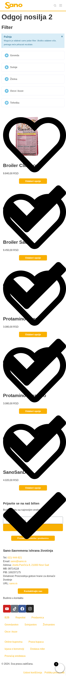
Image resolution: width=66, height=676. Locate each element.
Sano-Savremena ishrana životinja (28, 550)
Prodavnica (37, 617)
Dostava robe (37, 649)
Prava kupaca (36, 642)
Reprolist (20, 617)
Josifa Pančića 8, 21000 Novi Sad (30, 565)
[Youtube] (7, 609)
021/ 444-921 (15, 557)
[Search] (55, 5)
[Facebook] (22, 609)
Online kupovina (13, 642)
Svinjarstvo (31, 624)
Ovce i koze (11, 631)
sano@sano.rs (18, 561)
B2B (7, 617)
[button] (33, 55)
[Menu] (60, 5)
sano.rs (13, 583)
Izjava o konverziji (14, 649)
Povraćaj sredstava (15, 656)
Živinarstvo (49, 624)
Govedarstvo (11, 624)
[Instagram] (30, 609)
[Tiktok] (14, 609)
